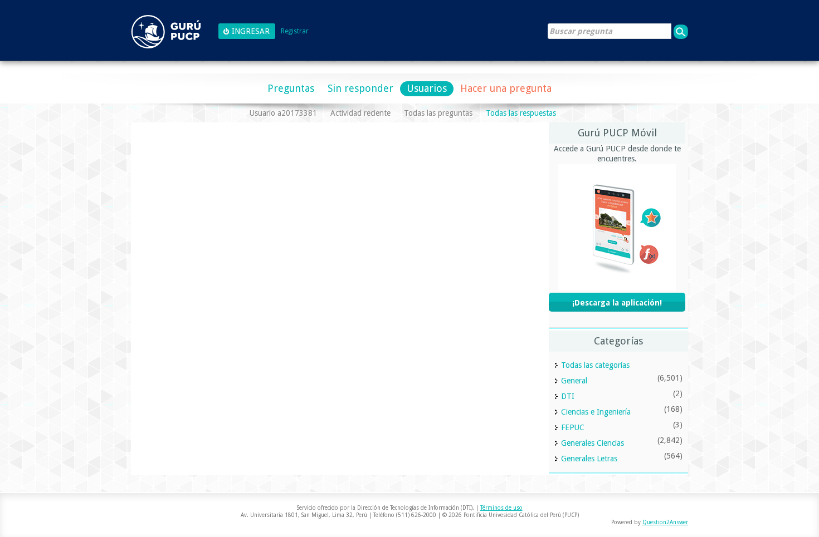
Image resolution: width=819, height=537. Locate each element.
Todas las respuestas (521, 113)
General (574, 380)
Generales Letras (589, 458)
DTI (567, 396)
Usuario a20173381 (283, 113)
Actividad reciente (360, 113)
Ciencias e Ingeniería (596, 411)
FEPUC (572, 427)
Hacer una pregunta (506, 88)
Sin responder (360, 88)
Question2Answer (665, 522)
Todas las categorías (595, 365)
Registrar (295, 31)
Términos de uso (501, 508)
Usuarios (427, 88)
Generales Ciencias (592, 443)
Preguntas (290, 88)
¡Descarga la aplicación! (617, 302)
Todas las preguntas (438, 113)
